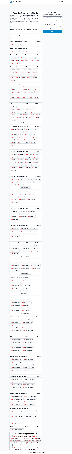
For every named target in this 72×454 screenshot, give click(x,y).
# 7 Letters (29, 29)
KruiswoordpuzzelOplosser (59, 2)
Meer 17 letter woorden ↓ (25, 256)
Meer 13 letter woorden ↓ (25, 187)
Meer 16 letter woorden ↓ (25, 239)
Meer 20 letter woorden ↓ (25, 313)
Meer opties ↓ (52, 28)
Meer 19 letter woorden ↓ (25, 293)
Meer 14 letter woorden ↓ (25, 204)
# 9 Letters (12, 32)
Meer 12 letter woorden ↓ (25, 172)
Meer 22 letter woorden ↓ (25, 352)
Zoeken (52, 31)
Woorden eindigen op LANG (18, 24)
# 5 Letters (18, 29)
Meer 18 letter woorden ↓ (25, 273)
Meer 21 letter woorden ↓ (25, 333)
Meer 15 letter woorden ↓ (25, 221)
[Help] (61, 17)
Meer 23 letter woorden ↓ (25, 372)
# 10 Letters (18, 32)
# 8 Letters (35, 29)
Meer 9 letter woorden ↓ (25, 100)
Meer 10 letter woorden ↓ (25, 122)
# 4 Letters (12, 29)
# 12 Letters (30, 32)
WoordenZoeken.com (32, 452)
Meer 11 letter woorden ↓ (25, 147)
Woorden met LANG (27, 24)
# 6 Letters (23, 29)
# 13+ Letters (36, 32)
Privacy (43, 452)
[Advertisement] (36, 7)
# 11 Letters (24, 32)
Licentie (40, 452)
